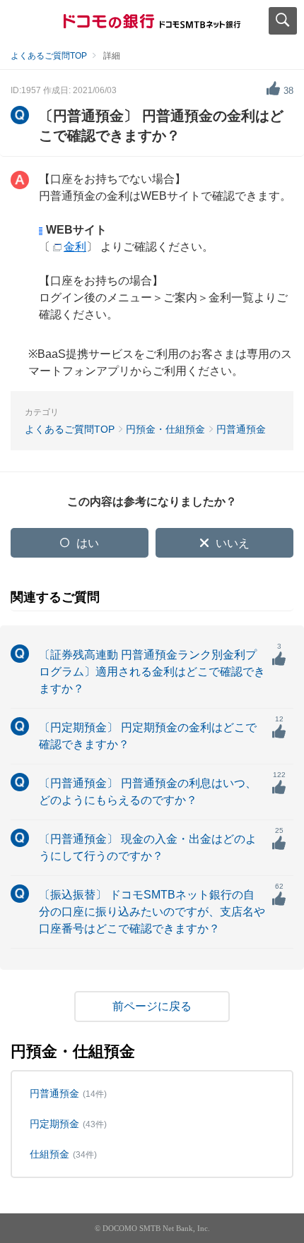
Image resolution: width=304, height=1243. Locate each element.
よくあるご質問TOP (49, 56)
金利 (75, 247)
